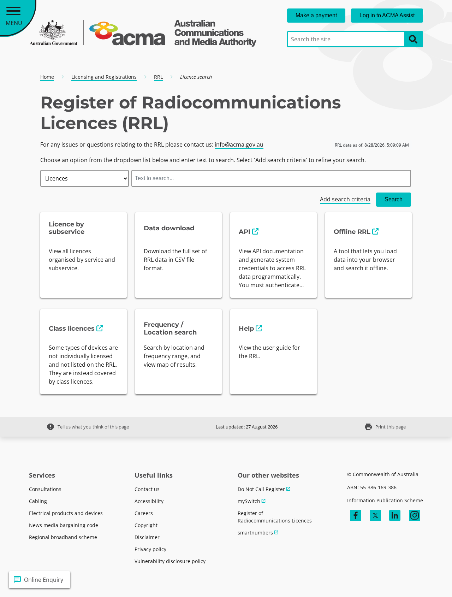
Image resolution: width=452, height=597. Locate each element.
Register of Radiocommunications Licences (275, 517)
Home (47, 76)
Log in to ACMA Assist (387, 15)
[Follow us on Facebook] (355, 515)
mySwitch (249, 501)
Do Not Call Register (261, 489)
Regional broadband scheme (63, 537)
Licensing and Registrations (104, 76)
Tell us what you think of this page (87, 426)
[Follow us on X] (375, 515)
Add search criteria (345, 199)
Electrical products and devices (66, 513)
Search (394, 199)
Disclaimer (147, 537)
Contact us (147, 489)
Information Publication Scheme (385, 500)
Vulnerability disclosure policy (170, 561)
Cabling (38, 501)
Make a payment (316, 15)
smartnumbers (255, 532)
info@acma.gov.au (239, 144)
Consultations (45, 489)
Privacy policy (150, 549)
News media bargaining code (63, 525)
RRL (158, 76)
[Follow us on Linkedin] (394, 515)
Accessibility (149, 501)
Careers (144, 513)
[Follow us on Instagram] (414, 515)
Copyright (146, 525)
